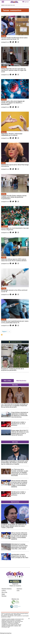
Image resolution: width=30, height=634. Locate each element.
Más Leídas (7, 380)
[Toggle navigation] (2, 1)
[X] (17, 576)
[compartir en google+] (16, 42)
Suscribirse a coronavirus (1, 334)
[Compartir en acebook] (10, 42)
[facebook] (15, 576)
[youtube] (19, 576)
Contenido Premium (16, 342)
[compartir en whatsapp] (18, 42)
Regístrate (15, 584)
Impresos (19, 588)
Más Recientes (21, 380)
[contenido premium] (15, 581)
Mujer (3, 594)
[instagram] (21, 576)
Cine (18, 590)
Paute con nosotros (15, 585)
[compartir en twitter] (13, 42)
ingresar (26, 1)
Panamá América (6, 588)
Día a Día (4, 592)
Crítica (4, 590)
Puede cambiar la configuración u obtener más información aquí (11, 626)
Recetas (4, 596)
